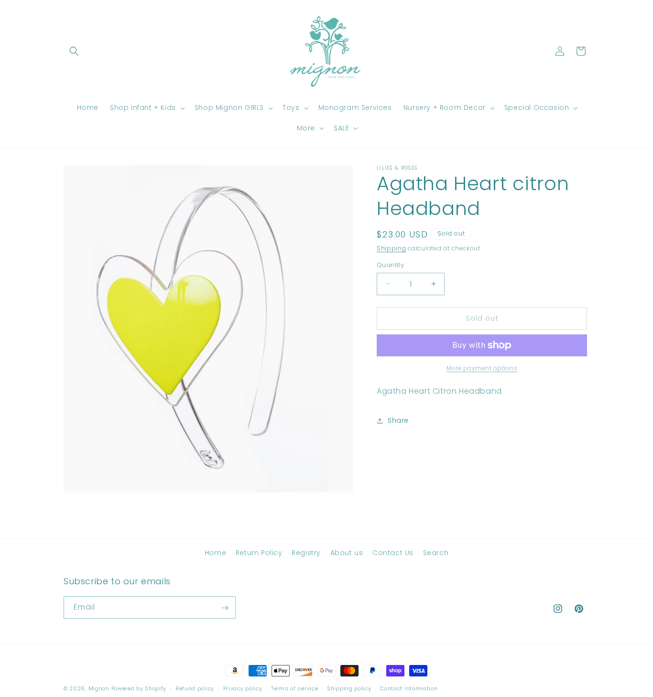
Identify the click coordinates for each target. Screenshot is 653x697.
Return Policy (259, 553)
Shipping (391, 248)
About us (346, 553)
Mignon (99, 688)
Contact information (408, 688)
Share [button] (398, 420)
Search (436, 553)
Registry (306, 553)
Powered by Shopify (139, 688)
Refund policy (194, 688)
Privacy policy (242, 688)
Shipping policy (349, 688)
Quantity (390, 264)
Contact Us (393, 553)
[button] (74, 51)
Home (215, 553)
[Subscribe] (224, 608)
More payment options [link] (481, 368)
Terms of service (294, 688)
